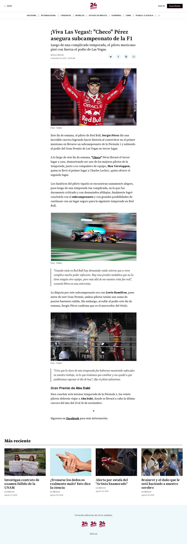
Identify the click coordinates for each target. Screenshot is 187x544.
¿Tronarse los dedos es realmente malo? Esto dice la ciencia (70, 484)
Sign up (93, 533)
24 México (9, 492)
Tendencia (66, 15)
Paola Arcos (57, 55)
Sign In (161, 6)
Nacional (32, 15)
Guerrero (116, 15)
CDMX (128, 15)
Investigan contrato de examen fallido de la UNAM (21, 484)
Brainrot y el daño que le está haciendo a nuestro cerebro (160, 484)
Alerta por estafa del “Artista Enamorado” (112, 482)
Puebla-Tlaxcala (145, 15)
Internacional (48, 15)
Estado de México (98, 15)
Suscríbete (174, 6)
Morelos (79, 15)
